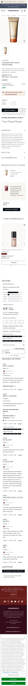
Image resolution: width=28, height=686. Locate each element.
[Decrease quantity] (4, 103)
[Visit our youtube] (15, 601)
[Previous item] (2, 244)
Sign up (13, 594)
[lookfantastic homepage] (13, 10)
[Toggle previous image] (1, 30)
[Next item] (24, 244)
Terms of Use (15, 672)
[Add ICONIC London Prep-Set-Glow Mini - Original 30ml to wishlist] (24, 225)
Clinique (14, 15)
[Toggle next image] (26, 30)
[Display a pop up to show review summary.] (13, 256)
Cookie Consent (13, 620)
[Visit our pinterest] (22, 601)
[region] (13, 660)
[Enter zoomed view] (24, 41)
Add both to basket (11, 209)
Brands (8, 15)
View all (23, 83)
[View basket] (24, 10)
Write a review (5, 76)
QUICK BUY (14, 262)
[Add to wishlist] (22, 110)
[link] (22, 10)
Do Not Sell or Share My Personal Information (13, 623)
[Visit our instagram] (11, 601)
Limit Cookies (13, 679)
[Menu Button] (1, 10)
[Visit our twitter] (8, 601)
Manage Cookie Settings (13, 675)
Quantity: (5, 100)
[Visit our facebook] (5, 601)
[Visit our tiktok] (18, 601)
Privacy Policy (6, 672)
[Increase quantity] (13, 103)
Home (3, 15)
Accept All (13, 683)
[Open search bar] (4, 10)
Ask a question (14, 76)
